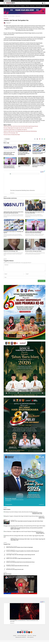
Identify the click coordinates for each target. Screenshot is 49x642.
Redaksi (14, 635)
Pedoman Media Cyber (22, 635)
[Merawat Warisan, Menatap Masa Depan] (38, 160)
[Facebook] (18, 632)
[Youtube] (27, 632)
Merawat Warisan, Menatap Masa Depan (12, 134)
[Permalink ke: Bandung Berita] (5, 22)
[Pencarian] (44, 3)
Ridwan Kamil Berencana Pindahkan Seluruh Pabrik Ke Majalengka (19, 547)
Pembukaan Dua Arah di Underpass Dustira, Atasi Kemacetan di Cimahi (37, 513)
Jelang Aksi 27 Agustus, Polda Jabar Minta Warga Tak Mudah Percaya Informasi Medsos (42, 517)
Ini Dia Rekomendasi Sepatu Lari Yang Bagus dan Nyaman (15, 129)
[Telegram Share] (42, 139)
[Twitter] (20, 632)
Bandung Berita (8, 22)
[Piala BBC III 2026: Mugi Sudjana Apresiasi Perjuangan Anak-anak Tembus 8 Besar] (7, 522)
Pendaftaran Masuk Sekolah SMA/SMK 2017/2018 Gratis (17, 565)
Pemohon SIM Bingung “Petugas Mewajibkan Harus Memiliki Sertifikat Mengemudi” (22, 551)
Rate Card (30, 635)
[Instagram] (22, 632)
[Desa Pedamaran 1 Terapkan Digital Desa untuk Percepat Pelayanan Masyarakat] (20, 531)
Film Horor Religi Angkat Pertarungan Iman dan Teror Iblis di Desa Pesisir (18, 127)
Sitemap (34, 635)
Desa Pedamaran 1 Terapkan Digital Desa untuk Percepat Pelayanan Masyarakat (40, 533)
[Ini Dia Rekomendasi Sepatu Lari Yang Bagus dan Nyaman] (38, 147)
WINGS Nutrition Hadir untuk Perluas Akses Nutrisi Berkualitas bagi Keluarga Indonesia (21, 126)
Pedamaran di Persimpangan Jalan (11, 132)
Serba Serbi (6, 18)
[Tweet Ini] (37, 139)
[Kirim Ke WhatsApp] (44, 139)
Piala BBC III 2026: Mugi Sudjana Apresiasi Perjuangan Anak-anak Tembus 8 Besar (27, 521)
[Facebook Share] (35, 139)
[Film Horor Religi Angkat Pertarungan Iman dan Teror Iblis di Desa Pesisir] (24, 147)
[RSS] (31, 632)
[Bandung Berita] (10, 3)
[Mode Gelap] (42, 3)
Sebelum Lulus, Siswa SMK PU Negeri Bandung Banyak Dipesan (18, 558)
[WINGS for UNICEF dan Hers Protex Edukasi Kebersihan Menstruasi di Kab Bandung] (10, 160)
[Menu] (4, 3)
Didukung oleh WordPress (20, 637)
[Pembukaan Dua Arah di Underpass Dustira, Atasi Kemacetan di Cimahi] (18, 512)
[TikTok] (29, 632)
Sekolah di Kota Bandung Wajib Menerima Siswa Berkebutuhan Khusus (20, 562)
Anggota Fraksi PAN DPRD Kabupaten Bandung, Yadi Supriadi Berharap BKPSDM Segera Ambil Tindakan (27, 528)
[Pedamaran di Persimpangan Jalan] (24, 160)
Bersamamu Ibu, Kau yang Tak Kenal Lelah (14, 569)
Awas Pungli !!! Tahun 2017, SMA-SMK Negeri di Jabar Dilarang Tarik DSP (20, 554)
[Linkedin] (25, 632)
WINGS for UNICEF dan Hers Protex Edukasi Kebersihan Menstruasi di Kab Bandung (20, 131)
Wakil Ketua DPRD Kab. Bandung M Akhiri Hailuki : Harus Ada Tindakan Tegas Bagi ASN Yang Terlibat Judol (28, 539)
